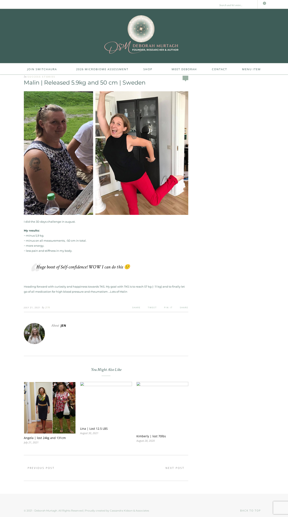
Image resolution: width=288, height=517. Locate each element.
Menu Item (251, 69)
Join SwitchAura (42, 69)
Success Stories (41, 76)
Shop (147, 69)
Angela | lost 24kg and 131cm (45, 438)
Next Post (176, 468)
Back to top (251, 510)
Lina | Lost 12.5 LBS (94, 429)
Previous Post (40, 468)
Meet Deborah (184, 69)
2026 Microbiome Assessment (102, 69)
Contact (219, 69)
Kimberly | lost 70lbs (151, 436)
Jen (47, 307)
